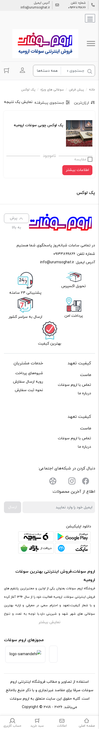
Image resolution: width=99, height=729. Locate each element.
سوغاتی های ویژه (52, 90)
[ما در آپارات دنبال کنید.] (53, 482)
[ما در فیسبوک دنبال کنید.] (85, 482)
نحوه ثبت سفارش (29, 390)
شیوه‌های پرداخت (29, 373)
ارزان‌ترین (81, 102)
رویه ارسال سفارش (28, 381)
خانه (92, 90)
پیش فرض (76, 90)
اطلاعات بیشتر (77, 170)
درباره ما (84, 393)
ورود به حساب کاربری (22, 70)
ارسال (12, 507)
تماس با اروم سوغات (74, 384)
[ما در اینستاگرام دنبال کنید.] (72, 482)
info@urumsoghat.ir (35, 8)
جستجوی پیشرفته (49, 102)
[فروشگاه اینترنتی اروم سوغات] (45, 43)
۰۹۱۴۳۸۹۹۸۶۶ (77, 8)
